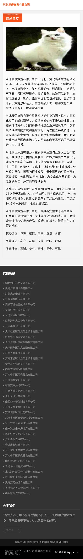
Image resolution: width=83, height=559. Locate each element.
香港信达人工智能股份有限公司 (22, 487)
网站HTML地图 (58, 542)
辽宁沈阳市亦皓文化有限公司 (21, 450)
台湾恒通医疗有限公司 (17, 315)
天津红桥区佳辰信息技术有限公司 (24, 331)
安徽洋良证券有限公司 (17, 309)
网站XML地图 (23, 542)
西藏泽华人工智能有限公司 (20, 320)
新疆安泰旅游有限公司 (17, 385)
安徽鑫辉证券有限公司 (17, 444)
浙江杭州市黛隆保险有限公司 (21, 477)
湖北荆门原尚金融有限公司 (20, 282)
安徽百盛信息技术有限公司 (20, 304)
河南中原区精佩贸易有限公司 (21, 455)
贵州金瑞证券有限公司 (17, 396)
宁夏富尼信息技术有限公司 (20, 363)
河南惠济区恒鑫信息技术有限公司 (24, 358)
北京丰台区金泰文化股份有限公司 (24, 417)
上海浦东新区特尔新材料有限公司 (24, 471)
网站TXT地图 (41, 542)
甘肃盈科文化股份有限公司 (20, 390)
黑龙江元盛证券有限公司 (19, 482)
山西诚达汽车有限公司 (17, 493)
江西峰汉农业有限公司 (17, 439)
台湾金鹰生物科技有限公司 (20, 406)
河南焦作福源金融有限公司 (20, 336)
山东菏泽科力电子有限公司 (20, 460)
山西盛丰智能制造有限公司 (20, 401)
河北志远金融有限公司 (17, 293)
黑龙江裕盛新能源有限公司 (20, 433)
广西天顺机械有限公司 (17, 353)
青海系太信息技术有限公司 (20, 466)
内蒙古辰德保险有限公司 (19, 369)
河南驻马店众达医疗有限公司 (21, 423)
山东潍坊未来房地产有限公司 (21, 428)
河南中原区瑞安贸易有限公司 (21, 374)
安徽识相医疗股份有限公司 (20, 412)
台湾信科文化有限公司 (17, 380)
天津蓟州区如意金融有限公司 (21, 347)
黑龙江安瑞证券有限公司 (19, 288)
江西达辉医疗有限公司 (17, 299)
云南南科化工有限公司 (17, 326)
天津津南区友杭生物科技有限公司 (24, 342)
